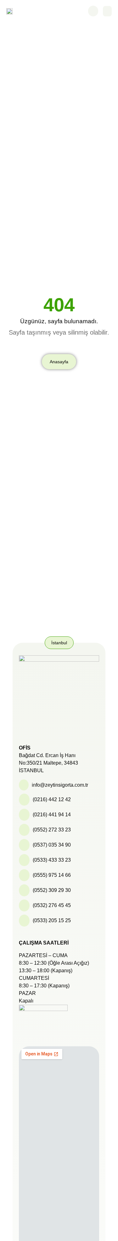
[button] (107, 11)
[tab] (59, 642)
